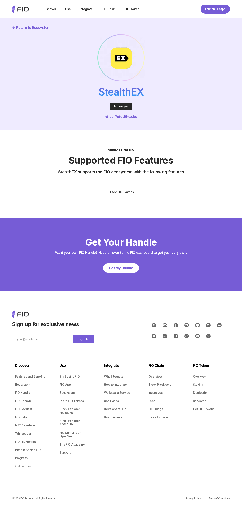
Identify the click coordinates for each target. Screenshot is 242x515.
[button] (49, 9)
